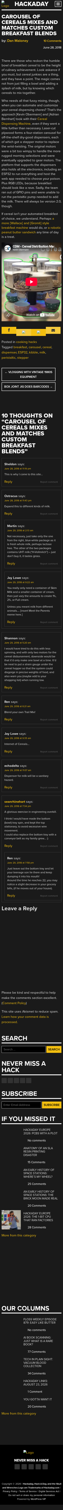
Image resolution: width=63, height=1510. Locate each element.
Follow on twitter (10, 1080)
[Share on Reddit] (18, 47)
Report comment (49, 482)
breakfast (20, 347)
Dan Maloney (17, 41)
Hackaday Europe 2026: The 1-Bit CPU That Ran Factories (38, 1217)
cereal (47, 347)
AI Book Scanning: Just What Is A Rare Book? (38, 1341)
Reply (8, 482)
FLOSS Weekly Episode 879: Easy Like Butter (40, 1321)
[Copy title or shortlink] (23, 47)
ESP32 (22, 352)
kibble (33, 352)
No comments (36, 1140)
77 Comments (36, 1352)
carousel (35, 347)
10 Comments (52, 41)
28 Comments (36, 1227)
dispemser (9, 352)
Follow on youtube (16, 1080)
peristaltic (9, 358)
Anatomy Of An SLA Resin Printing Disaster (38, 1151)
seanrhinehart (14, 802)
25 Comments (36, 1184)
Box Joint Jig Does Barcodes (28, 386)
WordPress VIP (38, 1499)
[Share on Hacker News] (13, 47)
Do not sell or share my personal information (31, 1495)
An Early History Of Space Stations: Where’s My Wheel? (38, 1173)
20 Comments (36, 1206)
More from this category (19, 1235)
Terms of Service (28, 1491)
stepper (23, 358)
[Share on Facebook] (3, 47)
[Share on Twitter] (8, 47)
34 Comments (36, 1373)
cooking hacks (26, 342)
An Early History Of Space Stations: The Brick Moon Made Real (40, 1195)
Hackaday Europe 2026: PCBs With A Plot (40, 1131)
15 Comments (36, 1162)
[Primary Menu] (58, 4)
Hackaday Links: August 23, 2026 (35, 1382)
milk (42, 352)
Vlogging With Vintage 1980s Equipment (28, 374)
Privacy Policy (10, 1491)
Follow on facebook (4, 1080)
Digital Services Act (49, 1491)
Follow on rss (22, 1080)
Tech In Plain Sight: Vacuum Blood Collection (38, 1362)
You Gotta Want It (37, 1399)
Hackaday (31, 4)
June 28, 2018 (52, 47)
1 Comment (34, 1392)
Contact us (28, 1080)
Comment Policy (14, 1003)
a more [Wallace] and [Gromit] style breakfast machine (28, 223)
